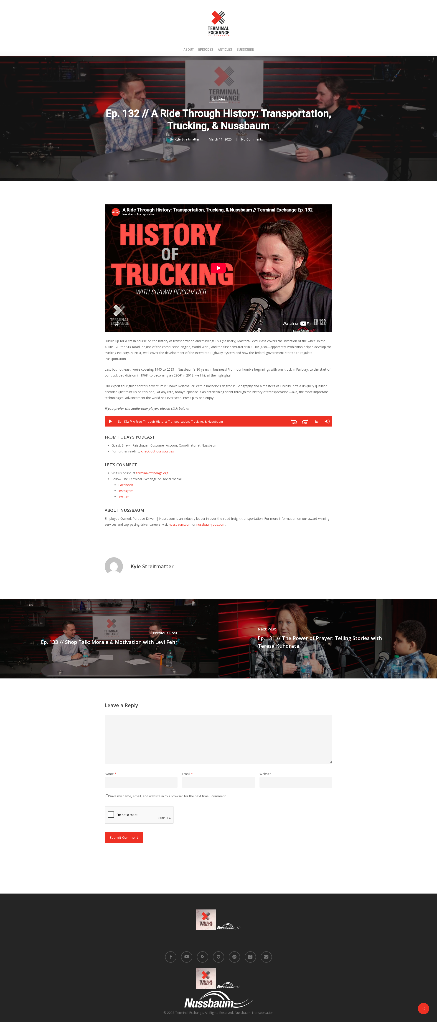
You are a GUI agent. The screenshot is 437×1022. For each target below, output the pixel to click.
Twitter (123, 497)
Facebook (125, 485)
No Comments (252, 139)
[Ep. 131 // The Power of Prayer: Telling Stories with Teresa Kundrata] (327, 638)
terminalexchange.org (152, 473)
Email (187, 774)
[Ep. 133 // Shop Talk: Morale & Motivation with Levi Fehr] (109, 638)
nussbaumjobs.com (210, 524)
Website (265, 774)
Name (111, 774)
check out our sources (157, 451)
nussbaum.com (180, 524)
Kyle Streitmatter (187, 139)
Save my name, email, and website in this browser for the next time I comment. (167, 796)
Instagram (125, 491)
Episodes (218, 99)
